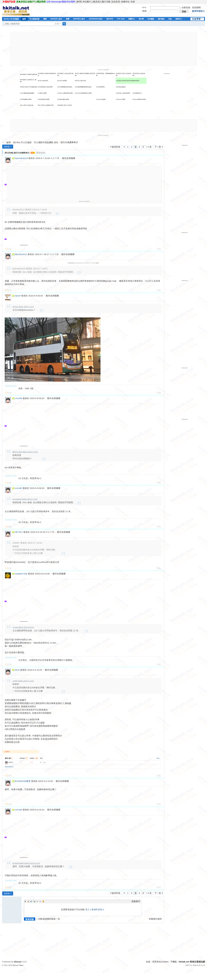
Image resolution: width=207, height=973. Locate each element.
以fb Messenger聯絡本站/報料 (61, 1)
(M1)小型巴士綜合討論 (26, 105)
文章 (57, 24)
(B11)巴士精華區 (62, 80)
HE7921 (19, 532)
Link (34, 901)
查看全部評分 (9, 767)
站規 (133, 1)
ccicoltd (18, 398)
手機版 (173, 962)
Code (40, 901)
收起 (158, 758)
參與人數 (8, 758)
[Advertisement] (103, 49)
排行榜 (141, 19)
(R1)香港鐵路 (24, 99)
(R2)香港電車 (42, 99)
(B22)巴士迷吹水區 (80, 80)
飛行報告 (161, 19)
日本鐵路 (150, 19)
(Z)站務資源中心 (137, 93)
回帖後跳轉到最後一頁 (49, 919)
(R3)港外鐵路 (61, 99)
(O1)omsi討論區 (101, 99)
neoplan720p (21, 574)
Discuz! (18, 962)
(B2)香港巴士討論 (62, 73)
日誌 (170, 19)
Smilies (43, 901)
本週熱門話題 (9, 1)
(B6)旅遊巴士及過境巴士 (27, 79)
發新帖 (7, 147)
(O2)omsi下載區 (120, 99)
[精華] (137, 80)
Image (31, 901)
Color (28, 901)
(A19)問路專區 (100, 87)
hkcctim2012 (21, 254)
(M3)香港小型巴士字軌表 (64, 105)
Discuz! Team (18, 965)
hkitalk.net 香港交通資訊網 (3, 142)
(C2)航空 (40, 93)
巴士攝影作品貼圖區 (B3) (46, 142)
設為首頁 (115, 1)
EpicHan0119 (21, 158)
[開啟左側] (2, 152)
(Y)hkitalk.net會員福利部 (123, 93)
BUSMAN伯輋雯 (23, 781)
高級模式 (135, 901)
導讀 (45, 19)
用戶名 (144, 7)
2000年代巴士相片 (96, 19)
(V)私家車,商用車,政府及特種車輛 (126, 80)
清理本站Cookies (160, 962)
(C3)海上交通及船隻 (63, 93)
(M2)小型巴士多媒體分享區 (46, 105)
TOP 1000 (121, 19)
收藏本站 (125, 1)
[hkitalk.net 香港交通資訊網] (16, 10)
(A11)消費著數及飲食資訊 (64, 87)
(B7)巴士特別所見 (43, 80)
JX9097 (10, 762)
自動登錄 (186, 7)
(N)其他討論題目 (121, 87)
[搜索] (64, 23)
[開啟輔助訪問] (204, 2)
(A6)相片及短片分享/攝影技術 (28, 87)
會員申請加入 (198, 11)
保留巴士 (178, 19)
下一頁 (157, 147)
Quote (37, 901)
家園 (67, 19)
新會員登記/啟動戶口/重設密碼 (31, 1)
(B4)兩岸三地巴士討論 (122, 73)
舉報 (159, 249)
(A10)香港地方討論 (43, 87)
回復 (9, 249)
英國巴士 (131, 19)
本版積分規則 (155, 919)
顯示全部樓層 (68, 158)
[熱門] (69, 73)
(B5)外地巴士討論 (137, 73)
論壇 (24, 19)
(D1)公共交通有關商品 (81, 93)
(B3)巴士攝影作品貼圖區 (82, 73)
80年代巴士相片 (56, 19)
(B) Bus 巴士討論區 (11, 19)
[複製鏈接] (41, 153)
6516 (17, 670)
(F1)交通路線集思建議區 (27, 93)
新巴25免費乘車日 (69, 142)
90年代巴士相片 (79, 19)
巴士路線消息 (34, 19)
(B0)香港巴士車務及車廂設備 (28, 74)
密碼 (144, 11)
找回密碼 (196, 7)
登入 (87, 909)
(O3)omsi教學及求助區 (139, 99)
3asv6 (18, 296)
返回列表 (116, 147)
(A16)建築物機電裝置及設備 (83, 87)
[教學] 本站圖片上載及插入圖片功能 (93, 1)
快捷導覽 (196, 19)
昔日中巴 (109, 19)
